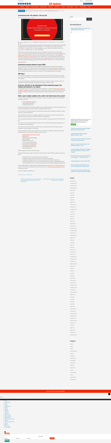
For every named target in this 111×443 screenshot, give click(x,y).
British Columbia (35, 6)
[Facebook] (5, 441)
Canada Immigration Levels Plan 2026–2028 (80, 161)
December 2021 (73, 256)
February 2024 (73, 204)
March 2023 (72, 221)
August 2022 (72, 237)
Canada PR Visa (48, 58)
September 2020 (73, 292)
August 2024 (72, 190)
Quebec (76, 6)
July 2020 (72, 297)
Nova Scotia (57, 6)
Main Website (7, 414)
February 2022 (73, 252)
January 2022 (73, 254)
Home (6, 400)
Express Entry (43, 6)
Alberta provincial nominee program (30, 137)
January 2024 (73, 207)
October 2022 (73, 233)
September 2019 (73, 320)
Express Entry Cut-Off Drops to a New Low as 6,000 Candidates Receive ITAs (45, 10)
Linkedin (21, 4)
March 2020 (72, 306)
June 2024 (72, 195)
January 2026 (73, 181)
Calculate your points (33, 59)
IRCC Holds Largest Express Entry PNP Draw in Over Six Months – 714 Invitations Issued (81, 156)
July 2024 (72, 192)
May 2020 (72, 301)
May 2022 (72, 244)
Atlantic (28, 6)
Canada (23, 174)
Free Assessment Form (9, 418)
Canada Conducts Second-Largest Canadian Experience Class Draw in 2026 (80, 129)
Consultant (72, 355)
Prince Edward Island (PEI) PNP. (29, 145)
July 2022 (72, 240)
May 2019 (72, 327)
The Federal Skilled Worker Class (29, 101)
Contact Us (7, 412)
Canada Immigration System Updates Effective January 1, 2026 (79, 134)
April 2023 (72, 218)
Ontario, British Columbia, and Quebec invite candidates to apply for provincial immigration (81, 171)
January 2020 (73, 311)
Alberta (22, 6)
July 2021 (72, 268)
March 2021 (72, 278)
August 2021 (72, 266)
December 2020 (73, 285)
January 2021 (73, 282)
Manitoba (50, 6)
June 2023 (72, 214)
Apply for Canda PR (22, 62)
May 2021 (72, 273)
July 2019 (72, 325)
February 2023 (73, 223)
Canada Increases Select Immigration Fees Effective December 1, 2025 (80, 145)
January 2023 (73, 226)
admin (33, 17)
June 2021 (72, 271)
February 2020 (73, 308)
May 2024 (72, 197)
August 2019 (72, 323)
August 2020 (72, 294)
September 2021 (73, 263)
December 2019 (73, 313)
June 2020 (72, 299)
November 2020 (73, 287)
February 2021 (73, 280)
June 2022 (72, 242)
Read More (73, 124)
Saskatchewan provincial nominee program (31, 134)
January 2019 (73, 332)
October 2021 (73, 261)
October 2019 (73, 318)
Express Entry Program (58, 88)
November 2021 (73, 259)
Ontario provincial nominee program (30, 143)
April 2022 (72, 247)
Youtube (30, 4)
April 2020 (72, 304)
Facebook (19, 4)
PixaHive (63, 391)
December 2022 (73, 228)
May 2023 (72, 216)
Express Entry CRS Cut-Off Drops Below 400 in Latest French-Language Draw (81, 139)
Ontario (63, 6)
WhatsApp (8, 440)
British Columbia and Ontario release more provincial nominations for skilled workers (80, 165)
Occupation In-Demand (22, 90)
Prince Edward (70, 6)
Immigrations (73, 360)
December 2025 (73, 183)
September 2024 (73, 188)
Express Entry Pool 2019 (30, 56)
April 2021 (72, 275)
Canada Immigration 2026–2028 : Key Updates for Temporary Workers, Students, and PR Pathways (81, 151)
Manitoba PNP (26, 136)
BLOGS (89, 6)
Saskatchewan (83, 6)
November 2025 (73, 185)
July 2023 (72, 211)
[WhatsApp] (5, 440)
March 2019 (72, 330)
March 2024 (72, 202)
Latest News (72, 363)
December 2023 (73, 209)
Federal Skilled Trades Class (28, 103)
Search (71, 16)
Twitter (23, 4)
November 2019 (73, 315)
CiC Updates (55, 3)
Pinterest (28, 4)
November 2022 (73, 230)
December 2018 (73, 334)
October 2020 (73, 289)
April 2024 (72, 199)
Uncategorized (73, 379)
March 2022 (72, 249)
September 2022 (73, 235)
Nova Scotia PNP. (26, 139)
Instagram (25, 4)
